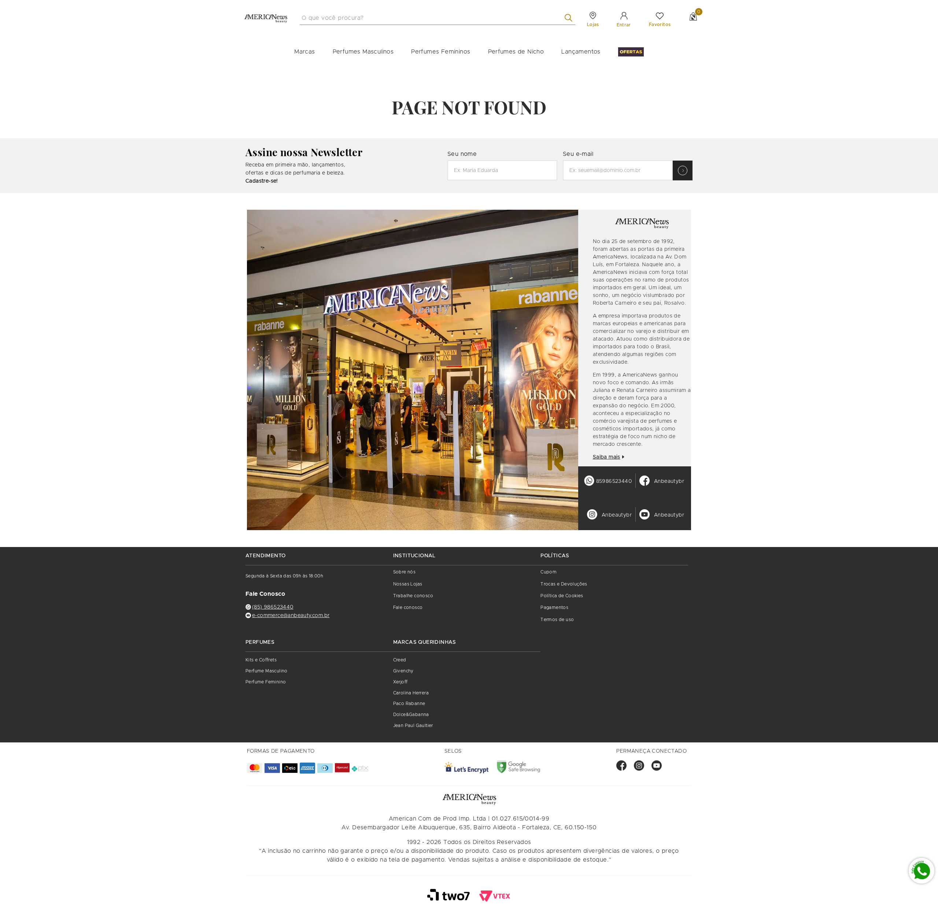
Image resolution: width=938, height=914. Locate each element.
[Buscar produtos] (570, 18)
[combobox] (437, 18)
